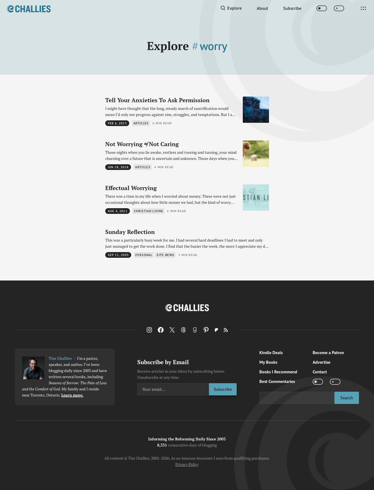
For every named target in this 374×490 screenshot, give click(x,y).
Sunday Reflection (130, 231)
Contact (320, 372)
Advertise (321, 362)
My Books (268, 362)
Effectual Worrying (131, 187)
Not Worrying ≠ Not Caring (142, 143)
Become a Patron (328, 352)
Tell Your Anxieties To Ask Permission (157, 100)
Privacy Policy (187, 464)
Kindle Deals (271, 352)
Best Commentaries (277, 381)
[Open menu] (363, 8)
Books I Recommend (278, 372)
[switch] (321, 8)
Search (346, 397)
